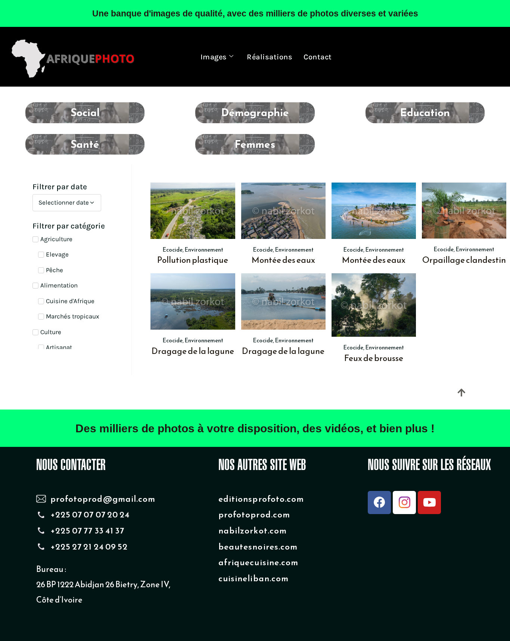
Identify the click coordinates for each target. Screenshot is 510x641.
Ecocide (172, 249)
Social (85, 112)
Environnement (203, 249)
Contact (318, 57)
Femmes (254, 144)
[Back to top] (461, 392)
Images (213, 57)
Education (425, 112)
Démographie (255, 112)
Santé (85, 144)
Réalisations (269, 57)
